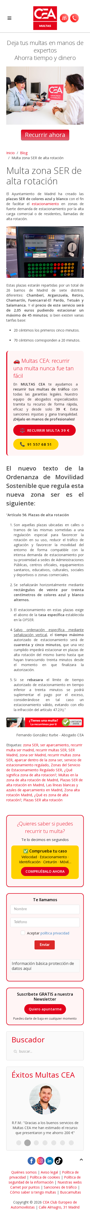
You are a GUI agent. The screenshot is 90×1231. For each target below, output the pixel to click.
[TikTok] (58, 1160)
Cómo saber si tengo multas (33, 1192)
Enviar (45, 945)
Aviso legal (49, 1172)
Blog (24, 152)
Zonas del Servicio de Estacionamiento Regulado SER (43, 767)
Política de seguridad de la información (44, 1180)
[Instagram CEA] (40, 1160)
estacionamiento (45, 203)
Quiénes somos (24, 1172)
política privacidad (54, 933)
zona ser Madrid (33, 755)
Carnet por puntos (25, 1187)
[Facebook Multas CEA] (32, 1160)
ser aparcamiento (54, 745)
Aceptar (48, 933)
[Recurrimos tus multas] (45, 722)
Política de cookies (45, 1177)
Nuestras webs (70, 1182)
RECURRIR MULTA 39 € (44, 430)
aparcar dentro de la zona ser (38, 760)
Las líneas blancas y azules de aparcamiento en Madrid (42, 787)
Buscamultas (70, 1192)
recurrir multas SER (51, 750)
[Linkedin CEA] (50, 1160)
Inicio (10, 152)
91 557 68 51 (36, 444)
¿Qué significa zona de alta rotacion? (39, 772)
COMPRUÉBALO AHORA (45, 871)
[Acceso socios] (64, 17)
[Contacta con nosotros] (74, 17)
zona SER (30, 745)
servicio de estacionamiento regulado (44, 762)
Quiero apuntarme (45, 1009)
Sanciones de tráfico (60, 1187)
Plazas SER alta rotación (42, 800)
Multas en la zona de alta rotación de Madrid (42, 777)
